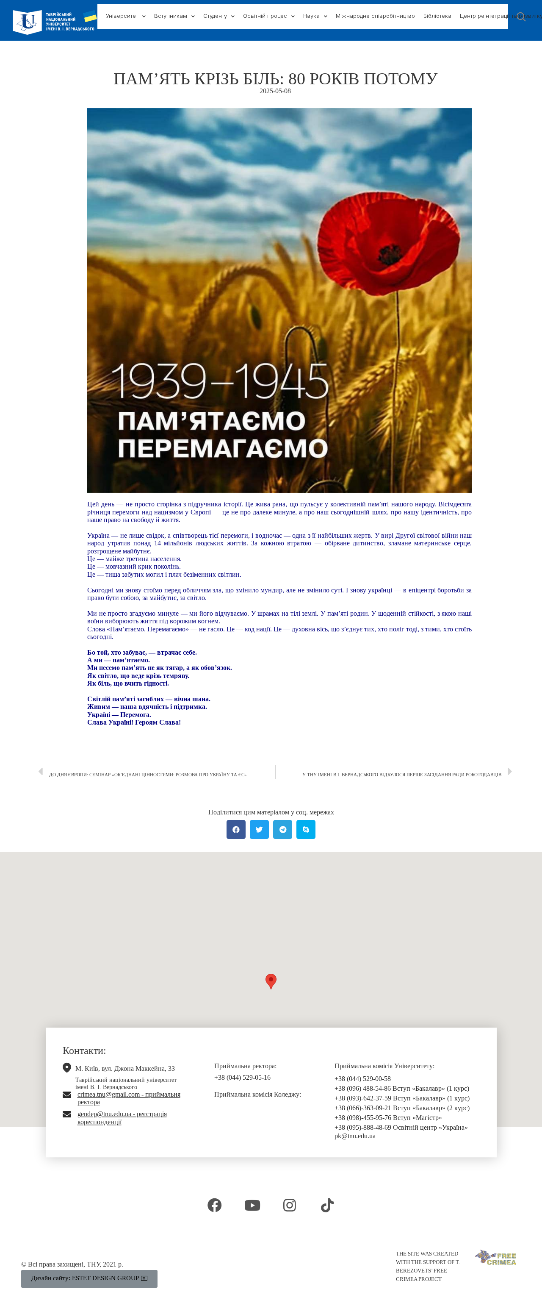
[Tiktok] (327, 1205)
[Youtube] (252, 1205)
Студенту (215, 15)
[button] (271, 981)
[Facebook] (214, 1205)
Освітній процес (265, 15)
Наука (311, 15)
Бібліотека (437, 15)
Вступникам (170, 15)
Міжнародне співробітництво (375, 15)
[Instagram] (289, 1205)
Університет (122, 15)
